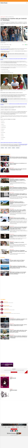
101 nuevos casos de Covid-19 (5, 49)
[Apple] (15, 430)
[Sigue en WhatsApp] (25, 44)
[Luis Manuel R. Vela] (2, 309)
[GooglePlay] (17, 430)
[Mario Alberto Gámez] (2, 305)
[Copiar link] (9, 44)
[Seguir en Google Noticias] (26, 44)
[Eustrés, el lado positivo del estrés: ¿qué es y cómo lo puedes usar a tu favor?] (5, 325)
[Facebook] (1, 44)
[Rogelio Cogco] (2, 302)
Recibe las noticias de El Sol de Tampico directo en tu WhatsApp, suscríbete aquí (11, 142)
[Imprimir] (10, 44)
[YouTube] (14, 430)
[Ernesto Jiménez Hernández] (2, 313)
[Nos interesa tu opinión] (14, 425)
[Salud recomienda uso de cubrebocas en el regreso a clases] (5, 164)
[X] (2, 44)
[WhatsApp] (4, 44)
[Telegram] (5, 44)
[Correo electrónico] (7, 44)
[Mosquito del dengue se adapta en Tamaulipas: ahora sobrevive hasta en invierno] (5, 204)
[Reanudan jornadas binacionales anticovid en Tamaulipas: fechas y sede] (5, 170)
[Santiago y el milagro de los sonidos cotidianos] (5, 244)
